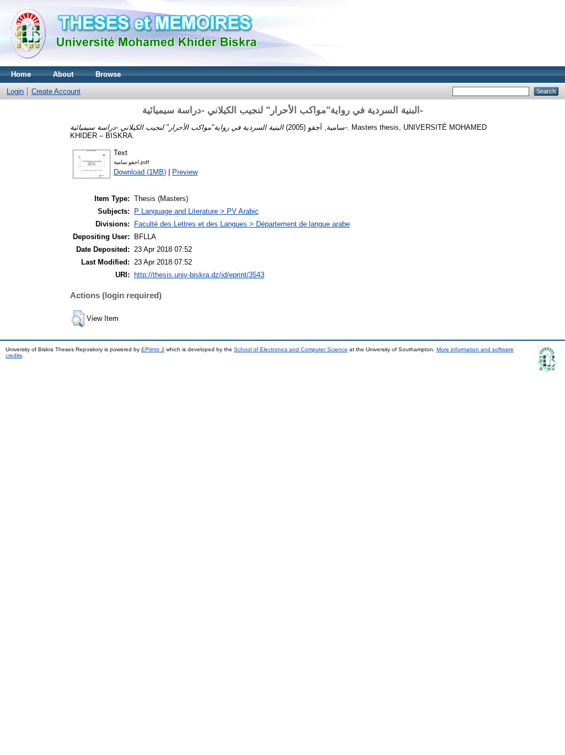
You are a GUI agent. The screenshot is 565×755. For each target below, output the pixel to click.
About (63, 74)
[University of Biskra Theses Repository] (138, 64)
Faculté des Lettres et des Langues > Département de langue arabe (242, 224)
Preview (185, 172)
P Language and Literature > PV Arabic (196, 211)
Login (15, 91)
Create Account (56, 91)
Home (21, 74)
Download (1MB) (140, 172)
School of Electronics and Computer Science (291, 349)
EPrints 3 (152, 349)
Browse (108, 74)
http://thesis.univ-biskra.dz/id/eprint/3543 (199, 275)
